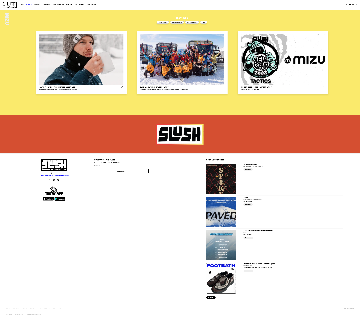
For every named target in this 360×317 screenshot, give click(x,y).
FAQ (54, 308)
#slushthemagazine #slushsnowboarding (54, 175)
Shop (22, 5)
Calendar (69, 5)
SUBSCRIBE (29, 5)
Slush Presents (79, 5)
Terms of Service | (20, 314)
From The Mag (162, 22)
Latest (32, 308)
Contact (47, 308)
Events (25, 308)
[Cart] (356, 5)
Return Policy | (10, 314)
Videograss (60, 5)
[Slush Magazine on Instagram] (54, 180)
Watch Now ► (47, 5)
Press (204, 22)
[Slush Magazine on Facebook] (49, 180)
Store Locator (91, 5)
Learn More (248, 169)
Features (37, 5)
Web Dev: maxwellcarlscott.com (33, 314)
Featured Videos (192, 22)
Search (8, 308)
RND (54, 5)
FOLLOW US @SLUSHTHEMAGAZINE (54, 173)
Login (60, 308)
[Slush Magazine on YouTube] (59, 180)
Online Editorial (177, 22)
